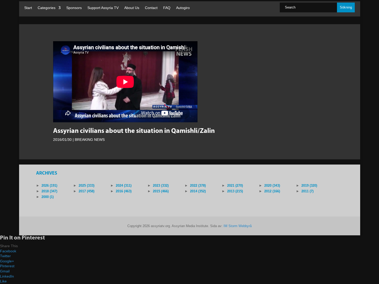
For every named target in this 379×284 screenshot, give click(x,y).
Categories (46, 8)
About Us (131, 8)
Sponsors (74, 8)
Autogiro (183, 8)
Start (28, 8)
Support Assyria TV (103, 8)
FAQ (166, 8)
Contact (151, 8)
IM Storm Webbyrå (238, 226)
